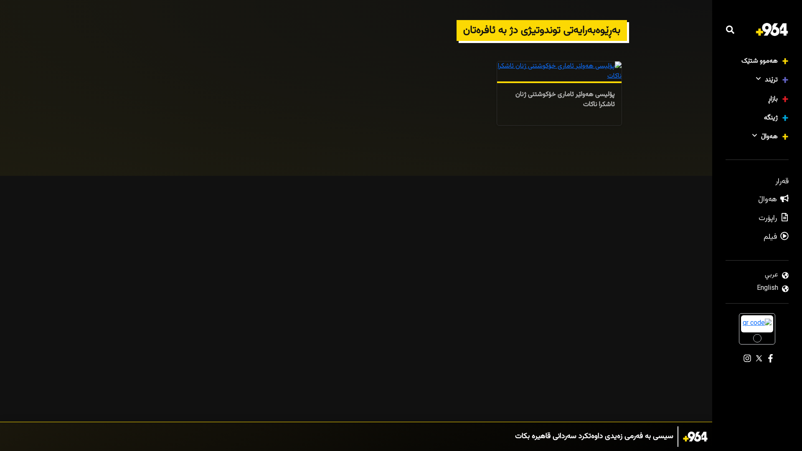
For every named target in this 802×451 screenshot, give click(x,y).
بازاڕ (773, 99)
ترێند (771, 80)
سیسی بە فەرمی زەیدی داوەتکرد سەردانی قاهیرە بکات (594, 436)
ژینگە (771, 118)
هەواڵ (769, 137)
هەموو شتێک (759, 61)
